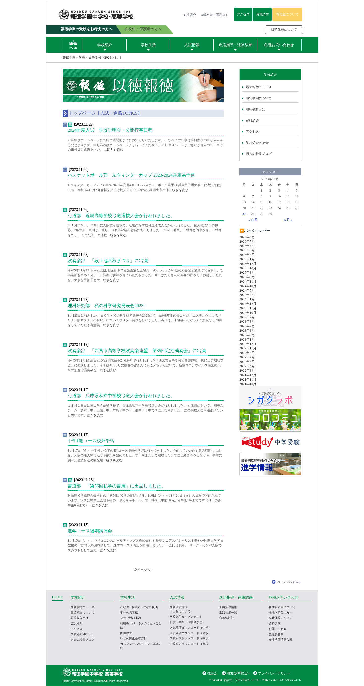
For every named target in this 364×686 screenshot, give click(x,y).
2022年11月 (247, 348)
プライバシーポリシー (274, 673)
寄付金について (287, 14)
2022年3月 (247, 370)
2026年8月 (247, 237)
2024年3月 (247, 295)
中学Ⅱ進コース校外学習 (91, 440)
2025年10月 (247, 268)
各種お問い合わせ (279, 45)
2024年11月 (247, 281)
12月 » (287, 219)
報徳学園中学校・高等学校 (82, 57)
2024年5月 (247, 290)
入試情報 (191, 45)
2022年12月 (247, 344)
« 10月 (253, 219)
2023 (107, 57)
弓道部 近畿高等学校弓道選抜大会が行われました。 (121, 215)
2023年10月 (247, 313)
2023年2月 (247, 335)
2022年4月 (247, 366)
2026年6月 (247, 246)
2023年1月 (247, 339)
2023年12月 (247, 304)
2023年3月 (247, 330)
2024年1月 (247, 299)
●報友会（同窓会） (215, 15)
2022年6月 (247, 362)
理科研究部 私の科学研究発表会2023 (105, 305)
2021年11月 (247, 379)
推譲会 (212, 673)
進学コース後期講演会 (90, 530)
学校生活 (148, 45)
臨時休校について (284, 29)
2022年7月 (247, 357)
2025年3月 (247, 277)
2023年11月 (247, 308)
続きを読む (115, 149)
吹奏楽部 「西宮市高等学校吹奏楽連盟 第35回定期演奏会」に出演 (137, 350)
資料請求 (262, 14)
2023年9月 (247, 317)
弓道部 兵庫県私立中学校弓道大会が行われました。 (121, 395)
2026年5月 (247, 250)
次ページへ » (143, 570)
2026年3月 (247, 255)
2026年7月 (247, 241)
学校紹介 (104, 45)
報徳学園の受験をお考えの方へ (87, 29)
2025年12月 (247, 264)
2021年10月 (247, 384)
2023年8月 (247, 321)
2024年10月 (247, 286)
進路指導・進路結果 (235, 45)
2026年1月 (247, 259)
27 (244, 214)
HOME (57, 597)
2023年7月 (247, 326)
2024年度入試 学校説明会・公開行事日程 (110, 130)
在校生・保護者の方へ (143, 29)
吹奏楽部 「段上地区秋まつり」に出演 (108, 260)
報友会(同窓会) (237, 673)
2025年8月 (247, 272)
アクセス (243, 14)
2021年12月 (247, 375)
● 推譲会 (190, 15)
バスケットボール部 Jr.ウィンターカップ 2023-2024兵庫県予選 (131, 175)
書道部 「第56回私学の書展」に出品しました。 (117, 485)
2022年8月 (247, 353)
